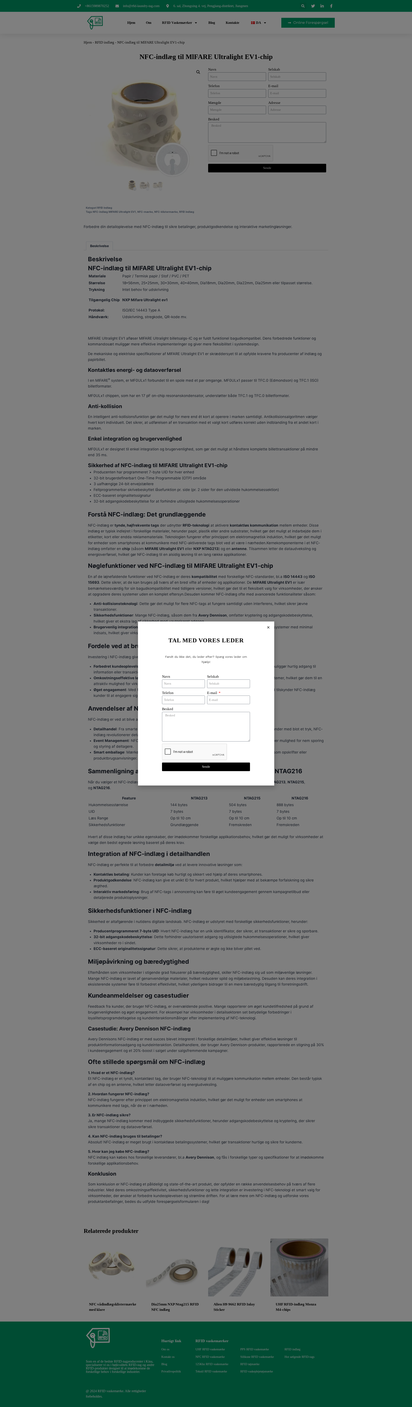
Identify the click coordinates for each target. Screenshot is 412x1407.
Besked (167, 709)
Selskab (213, 677)
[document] (206, 703)
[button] (268, 627)
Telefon (168, 693)
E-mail (212, 693)
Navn (166, 677)
